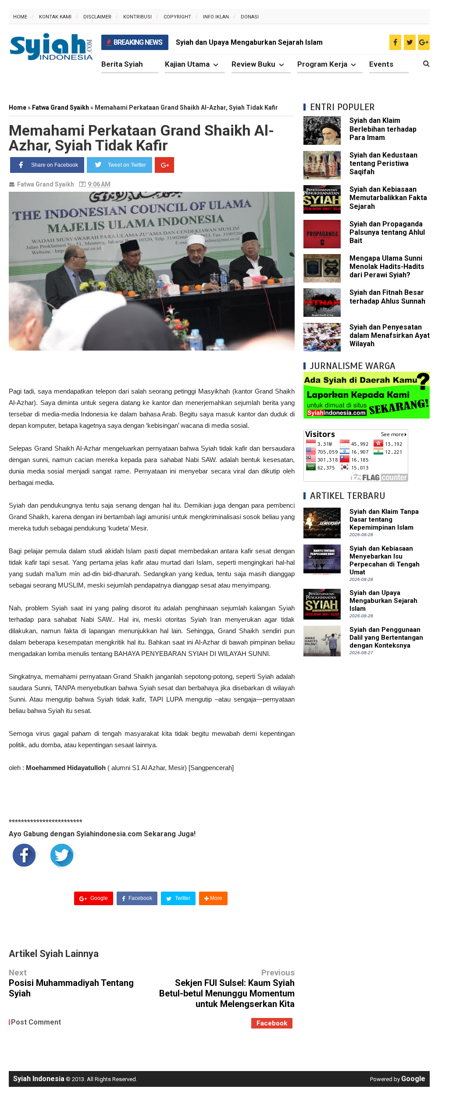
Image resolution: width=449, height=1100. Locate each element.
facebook (272, 1023)
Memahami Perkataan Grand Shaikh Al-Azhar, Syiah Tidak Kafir (141, 138)
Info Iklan (216, 17)
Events (381, 64)
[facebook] (395, 42)
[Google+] (164, 165)
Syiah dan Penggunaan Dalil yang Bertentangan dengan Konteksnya (386, 637)
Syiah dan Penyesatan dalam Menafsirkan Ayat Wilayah (389, 335)
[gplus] (424, 42)
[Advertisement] (366, 720)
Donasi (250, 17)
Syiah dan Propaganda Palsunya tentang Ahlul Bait (387, 232)
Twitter (182, 898)
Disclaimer (97, 17)
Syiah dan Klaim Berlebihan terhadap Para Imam (383, 128)
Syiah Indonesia (38, 1079)
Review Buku (253, 64)
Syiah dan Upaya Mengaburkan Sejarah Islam (249, 42)
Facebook (139, 898)
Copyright (177, 17)
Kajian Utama (187, 64)
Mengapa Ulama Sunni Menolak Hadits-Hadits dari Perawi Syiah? (386, 266)
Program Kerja (322, 64)
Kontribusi (137, 17)
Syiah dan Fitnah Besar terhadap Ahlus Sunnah (387, 296)
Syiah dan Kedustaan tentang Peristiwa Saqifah (383, 163)
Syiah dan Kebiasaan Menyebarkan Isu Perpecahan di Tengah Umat (384, 560)
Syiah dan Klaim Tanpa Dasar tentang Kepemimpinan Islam (384, 519)
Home (20, 17)
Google (98, 898)
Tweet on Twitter (127, 165)
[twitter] (410, 42)
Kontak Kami (55, 17)
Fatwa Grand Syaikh (45, 184)
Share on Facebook (54, 165)
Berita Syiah (122, 64)
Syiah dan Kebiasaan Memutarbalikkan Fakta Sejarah (388, 197)
